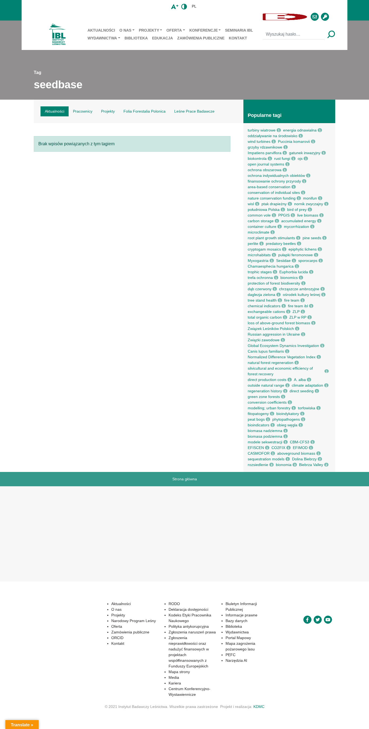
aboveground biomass (296, 453)
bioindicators (258, 425)
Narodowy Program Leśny (133, 621)
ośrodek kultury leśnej (301, 294)
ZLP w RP (297, 317)
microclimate (258, 232)
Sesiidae (283, 260)
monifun (310, 198)
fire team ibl (298, 306)
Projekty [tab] (108, 111)
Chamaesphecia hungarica (271, 266)
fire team (291, 300)
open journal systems (266, 164)
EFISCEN (256, 448)
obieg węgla (287, 425)
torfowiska (306, 408)
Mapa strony (179, 672)
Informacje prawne (241, 615)
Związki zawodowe (264, 340)
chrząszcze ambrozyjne (299, 289)
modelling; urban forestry (269, 408)
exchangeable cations (266, 311)
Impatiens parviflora (264, 153)
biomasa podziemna (265, 436)
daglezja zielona (261, 294)
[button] (150, 17)
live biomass (307, 215)
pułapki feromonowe (295, 255)
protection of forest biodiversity (274, 283)
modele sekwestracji (265, 442)
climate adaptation (307, 385)
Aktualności (101, 30)
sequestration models (266, 459)
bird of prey (297, 209)
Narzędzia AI (236, 660)
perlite (253, 243)
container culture (262, 226)
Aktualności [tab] (54, 111)
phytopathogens (286, 419)
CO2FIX (278, 448)
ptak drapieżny (274, 204)
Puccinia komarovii (294, 141)
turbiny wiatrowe (262, 130)
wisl (251, 204)
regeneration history (265, 391)
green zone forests (264, 396)
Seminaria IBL (239, 30)
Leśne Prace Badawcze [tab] (194, 111)
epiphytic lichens (303, 249)
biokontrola (257, 158)
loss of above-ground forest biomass (279, 323)
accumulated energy (298, 221)
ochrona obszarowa (264, 170)
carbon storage (261, 221)
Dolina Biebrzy (304, 459)
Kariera (175, 683)
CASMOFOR (259, 453)
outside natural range (266, 385)
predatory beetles (281, 243)
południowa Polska (264, 209)
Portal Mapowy (238, 638)
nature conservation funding (272, 198)
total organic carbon (265, 317)
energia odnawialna (300, 130)
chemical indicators (264, 306)
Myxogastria (258, 260)
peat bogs (256, 419)
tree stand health (262, 300)
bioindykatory (287, 413)
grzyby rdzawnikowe (265, 147)
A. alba (300, 379)
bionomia (283, 465)
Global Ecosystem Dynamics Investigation (283, 345)
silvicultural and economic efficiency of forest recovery (280, 371)
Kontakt (238, 38)
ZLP (296, 311)
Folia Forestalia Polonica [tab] (144, 111)
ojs (300, 158)
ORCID (117, 638)
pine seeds (312, 238)
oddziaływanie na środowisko (272, 136)
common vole (259, 215)
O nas (125, 30)
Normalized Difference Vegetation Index (282, 357)
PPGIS (284, 215)
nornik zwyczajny (308, 204)
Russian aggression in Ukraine (274, 334)
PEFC (231, 655)
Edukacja (162, 38)
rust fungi (282, 158)
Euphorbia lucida (293, 272)
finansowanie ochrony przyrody (274, 181)
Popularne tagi (264, 115)
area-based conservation (269, 187)
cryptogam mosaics (264, 249)
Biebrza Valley (311, 465)
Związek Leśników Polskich (271, 328)
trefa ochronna (260, 277)
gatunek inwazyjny (304, 153)
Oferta (174, 30)
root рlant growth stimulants (271, 238)
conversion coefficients (267, 402)
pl (194, 6)
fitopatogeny (258, 413)
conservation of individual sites (274, 192)
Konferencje (203, 30)
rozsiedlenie (258, 465)
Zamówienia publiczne (200, 38)
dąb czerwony (259, 289)
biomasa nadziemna (265, 430)
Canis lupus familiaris (266, 351)
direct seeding (302, 391)
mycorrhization (296, 226)
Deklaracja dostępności (188, 609)
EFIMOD (300, 448)
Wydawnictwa (102, 38)
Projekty (149, 30)
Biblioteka (136, 38)
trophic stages (260, 272)
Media (174, 677)
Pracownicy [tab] (82, 111)
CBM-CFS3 (299, 442)
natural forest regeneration (270, 362)
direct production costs (267, 379)
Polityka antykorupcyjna (189, 626)
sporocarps (307, 260)
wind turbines (259, 141)
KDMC (258, 706)
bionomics (289, 277)
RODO (174, 604)
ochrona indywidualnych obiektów (276, 175)
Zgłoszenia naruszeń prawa (192, 632)
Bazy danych (236, 621)
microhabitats (259, 255)
